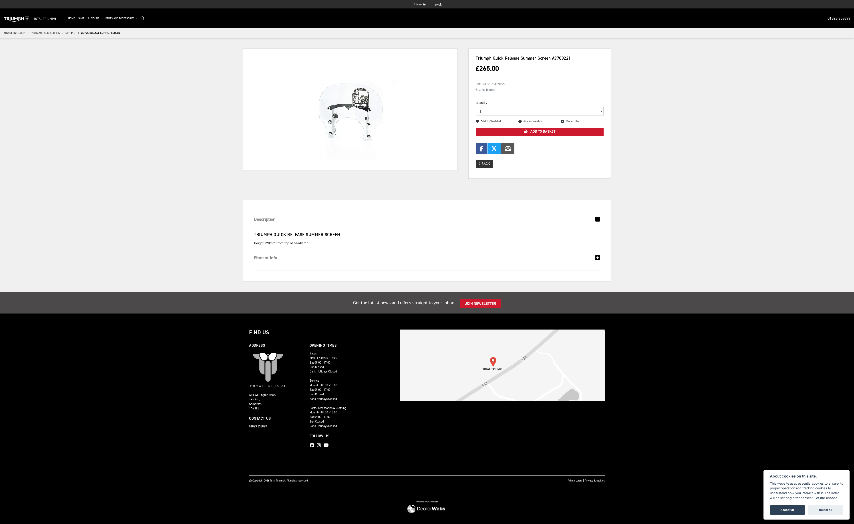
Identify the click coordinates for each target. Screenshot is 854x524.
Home (71, 18)
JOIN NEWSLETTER (480, 303)
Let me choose (826, 498)
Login (436, 4)
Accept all (787, 510)
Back (485, 163)
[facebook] (313, 445)
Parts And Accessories (120, 18)
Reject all (825, 510)
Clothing (94, 18)
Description (265, 219)
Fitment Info (265, 258)
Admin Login (575, 480)
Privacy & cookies (595, 480)
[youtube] (327, 445)
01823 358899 (839, 18)
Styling (70, 33)
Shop (81, 18)
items (418, 4)
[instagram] (320, 445)
